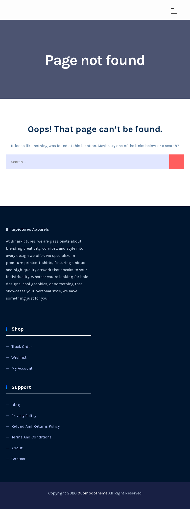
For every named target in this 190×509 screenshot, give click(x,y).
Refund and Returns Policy (35, 426)
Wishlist (18, 357)
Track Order (21, 346)
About (17, 448)
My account (21, 368)
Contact (18, 458)
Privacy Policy (23, 415)
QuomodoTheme (92, 493)
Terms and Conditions (31, 437)
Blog (15, 404)
